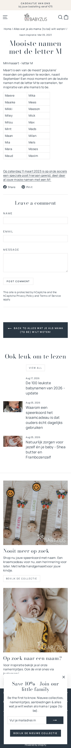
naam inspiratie (28, 34)
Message (11, 249)
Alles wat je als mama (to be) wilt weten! (40, 29)
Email (8, 231)
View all (35, 367)
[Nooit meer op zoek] (35, 513)
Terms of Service (50, 295)
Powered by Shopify (35, 744)
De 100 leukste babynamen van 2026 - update (45, 387)
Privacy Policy (25, 295)
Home (7, 29)
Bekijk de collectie (21, 578)
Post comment (18, 281)
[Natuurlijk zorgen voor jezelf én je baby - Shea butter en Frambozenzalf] (13, 441)
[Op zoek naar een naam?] (35, 620)
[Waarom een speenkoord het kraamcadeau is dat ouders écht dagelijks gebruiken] (13, 406)
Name (8, 213)
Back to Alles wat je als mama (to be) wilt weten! (38, 330)
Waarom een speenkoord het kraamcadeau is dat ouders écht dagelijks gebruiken (44, 417)
